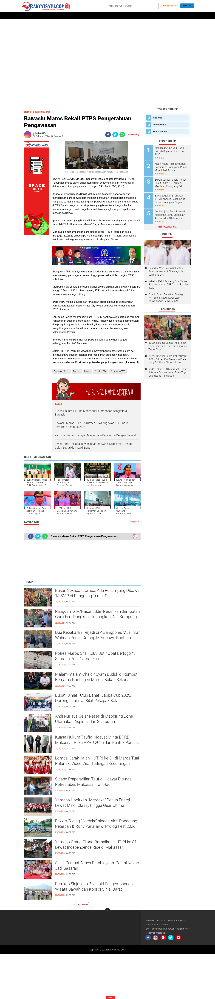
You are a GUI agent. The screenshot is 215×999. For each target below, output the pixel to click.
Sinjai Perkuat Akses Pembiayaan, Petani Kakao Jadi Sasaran (97, 865)
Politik (63, 15)
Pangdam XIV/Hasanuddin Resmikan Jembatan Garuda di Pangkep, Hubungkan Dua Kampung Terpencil (97, 616)
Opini (146, 15)
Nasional (157, 117)
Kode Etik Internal (176, 920)
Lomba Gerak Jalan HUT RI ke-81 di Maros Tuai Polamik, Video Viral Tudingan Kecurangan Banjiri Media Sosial (97, 763)
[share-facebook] (108, 134)
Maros (87, 371)
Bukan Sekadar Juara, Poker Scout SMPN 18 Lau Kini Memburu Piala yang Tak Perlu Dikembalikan (170, 183)
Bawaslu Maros (42, 111)
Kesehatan (135, 15)
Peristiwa (75, 15)
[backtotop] (107, 911)
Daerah (35, 15)
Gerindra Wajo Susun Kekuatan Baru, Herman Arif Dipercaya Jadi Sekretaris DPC (166, 271)
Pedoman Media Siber (156, 933)
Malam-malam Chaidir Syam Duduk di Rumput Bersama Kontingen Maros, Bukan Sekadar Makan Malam (96, 679)
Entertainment (160, 131)
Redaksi (150, 920)
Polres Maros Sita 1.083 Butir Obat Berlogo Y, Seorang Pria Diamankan (95, 656)
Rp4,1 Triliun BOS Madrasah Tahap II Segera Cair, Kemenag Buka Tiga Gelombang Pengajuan (167, 372)
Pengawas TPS (117, 371)
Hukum (87, 15)
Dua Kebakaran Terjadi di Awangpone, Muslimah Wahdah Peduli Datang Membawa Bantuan (98, 635)
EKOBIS (111, 15)
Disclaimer (161, 920)
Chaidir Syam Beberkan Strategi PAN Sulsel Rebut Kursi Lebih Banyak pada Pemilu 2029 (165, 298)
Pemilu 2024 (100, 371)
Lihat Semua (82, 905)
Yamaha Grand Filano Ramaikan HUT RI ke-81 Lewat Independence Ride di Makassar (96, 845)
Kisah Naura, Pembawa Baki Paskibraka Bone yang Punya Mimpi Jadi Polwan (171, 167)
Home (25, 15)
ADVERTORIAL (49, 15)
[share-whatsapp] (122, 134)
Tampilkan (134, 522)
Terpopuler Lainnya (167, 227)
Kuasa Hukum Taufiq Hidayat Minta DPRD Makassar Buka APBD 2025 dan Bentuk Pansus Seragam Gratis (97, 742)
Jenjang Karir (183, 928)
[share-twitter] (115, 134)
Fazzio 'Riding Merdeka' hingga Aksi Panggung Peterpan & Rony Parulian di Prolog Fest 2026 (96, 824)
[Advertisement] (107, 63)
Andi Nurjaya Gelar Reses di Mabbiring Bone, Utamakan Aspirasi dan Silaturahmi (94, 719)
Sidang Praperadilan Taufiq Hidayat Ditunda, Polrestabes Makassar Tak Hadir (94, 782)
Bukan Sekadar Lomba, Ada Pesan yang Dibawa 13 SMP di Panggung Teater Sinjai (97, 593)
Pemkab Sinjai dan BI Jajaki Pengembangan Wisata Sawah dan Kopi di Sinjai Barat (94, 886)
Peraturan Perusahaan (157, 924)
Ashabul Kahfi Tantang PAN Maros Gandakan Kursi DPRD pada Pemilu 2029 (168, 284)
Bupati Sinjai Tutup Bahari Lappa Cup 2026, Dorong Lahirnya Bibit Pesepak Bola (93, 698)
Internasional (159, 124)
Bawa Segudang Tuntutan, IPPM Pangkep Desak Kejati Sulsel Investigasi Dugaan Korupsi (170, 199)
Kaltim (156, 15)
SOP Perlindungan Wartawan (160, 928)
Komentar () (133, 134)
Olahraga (100, 15)
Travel (122, 15)
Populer (187, 6)
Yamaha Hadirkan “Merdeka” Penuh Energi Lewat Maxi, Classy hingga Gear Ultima (92, 803)
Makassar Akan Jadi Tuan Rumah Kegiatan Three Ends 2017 (170, 151)
